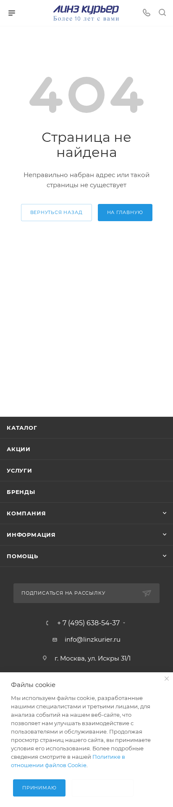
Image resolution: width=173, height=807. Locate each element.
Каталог (22, 427)
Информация (31, 534)
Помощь (22, 556)
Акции (19, 449)
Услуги (19, 470)
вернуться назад (56, 212)
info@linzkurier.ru (93, 639)
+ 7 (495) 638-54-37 (88, 623)
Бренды (21, 491)
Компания (26, 513)
